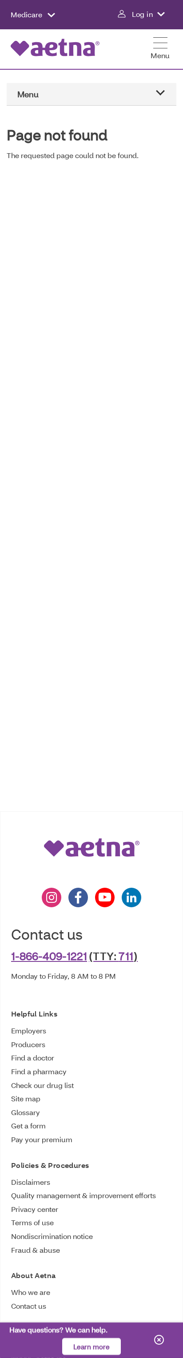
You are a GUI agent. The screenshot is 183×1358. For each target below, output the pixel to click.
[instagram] (51, 897)
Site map (25, 1098)
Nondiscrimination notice (52, 1236)
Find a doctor (32, 1057)
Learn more (91, 1346)
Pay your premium (41, 1139)
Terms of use (32, 1222)
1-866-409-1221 (49, 956)
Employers (28, 1030)
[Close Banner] (159, 1340)
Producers (28, 1044)
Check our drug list (42, 1085)
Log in (142, 14)
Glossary (25, 1112)
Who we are (30, 1292)
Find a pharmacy (39, 1071)
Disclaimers (30, 1182)
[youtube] (105, 897)
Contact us (28, 1305)
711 (126, 956)
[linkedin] (131, 897)
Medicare (27, 14)
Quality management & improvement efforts (83, 1195)
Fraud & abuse (35, 1250)
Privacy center (34, 1209)
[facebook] (78, 897)
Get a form (28, 1125)
